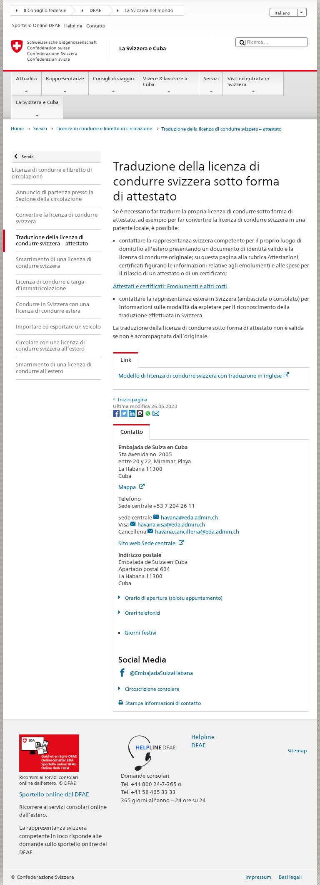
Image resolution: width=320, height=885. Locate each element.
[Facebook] (117, 413)
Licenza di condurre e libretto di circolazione (104, 128)
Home (17, 128)
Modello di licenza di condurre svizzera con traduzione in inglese (200, 375)
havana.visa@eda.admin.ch (171, 524)
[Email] (155, 413)
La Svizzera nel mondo (149, 10)
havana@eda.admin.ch (189, 517)
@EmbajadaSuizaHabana (161, 673)
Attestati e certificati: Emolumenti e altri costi (170, 286)
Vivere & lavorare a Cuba (165, 81)
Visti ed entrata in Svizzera (248, 81)
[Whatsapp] (148, 413)
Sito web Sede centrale (147, 543)
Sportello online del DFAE (54, 794)
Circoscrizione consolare (151, 689)
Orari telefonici (142, 613)
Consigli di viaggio (113, 78)
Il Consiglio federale (45, 10)
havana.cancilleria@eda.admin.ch (197, 531)
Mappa (127, 487)
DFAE (95, 10)
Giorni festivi (141, 632)
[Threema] (141, 413)
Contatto (128, 431)
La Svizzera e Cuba (37, 102)
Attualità (26, 78)
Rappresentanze (65, 78)
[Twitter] (125, 413)
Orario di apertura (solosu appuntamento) (173, 598)
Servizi (211, 78)
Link (122, 359)
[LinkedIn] (133, 413)
